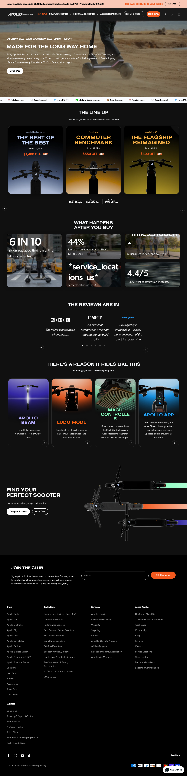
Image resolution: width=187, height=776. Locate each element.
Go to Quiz (40, 511)
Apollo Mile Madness (101, 657)
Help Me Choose (132, 14)
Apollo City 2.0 (14, 635)
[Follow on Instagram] (15, 755)
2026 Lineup (50, 677)
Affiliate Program (99, 646)
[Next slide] (44, 442)
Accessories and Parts (110, 14)
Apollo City (12, 630)
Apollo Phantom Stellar (18, 662)
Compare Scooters (18, 511)
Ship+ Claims (13, 732)
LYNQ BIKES (12, 694)
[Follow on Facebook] (8, 755)
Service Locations (143, 652)
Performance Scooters (84, 14)
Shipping (95, 630)
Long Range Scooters (54, 641)
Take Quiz (11, 673)
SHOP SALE (15, 71)
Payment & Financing (101, 619)
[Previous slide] (12, 442)
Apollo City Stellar (15, 641)
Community (141, 630)
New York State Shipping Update (22, 737)
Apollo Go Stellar (15, 625)
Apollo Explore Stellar (17, 652)
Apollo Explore (14, 646)
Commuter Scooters (58, 14)
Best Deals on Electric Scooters (59, 630)
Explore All (153, 14)
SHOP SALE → (173, 4)
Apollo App (140, 625)
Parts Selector (13, 721)
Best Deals (42, 14)
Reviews (139, 641)
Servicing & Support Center (20, 716)
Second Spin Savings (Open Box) (60, 614)
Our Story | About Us (145, 614)
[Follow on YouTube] (22, 755)
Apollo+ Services (99, 614)
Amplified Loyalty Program (104, 641)
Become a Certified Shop (147, 668)
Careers (139, 646)
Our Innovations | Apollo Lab (149, 619)
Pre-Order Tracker (15, 727)
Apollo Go (12, 619)
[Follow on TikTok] (29, 755)
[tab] (82, 345)
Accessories (12, 684)
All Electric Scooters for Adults (58, 671)
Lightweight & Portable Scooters (59, 657)
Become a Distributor (145, 662)
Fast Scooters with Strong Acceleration (56, 664)
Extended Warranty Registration (106, 652)
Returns (95, 635)
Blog (137, 635)
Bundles (11, 678)
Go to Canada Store (16, 743)
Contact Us (12, 711)
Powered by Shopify (37, 765)
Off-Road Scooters (53, 646)
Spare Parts (12, 689)
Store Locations (142, 657)
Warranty (95, 625)
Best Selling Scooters (54, 635)
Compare (11, 668)
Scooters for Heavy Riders (56, 652)
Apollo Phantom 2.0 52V (19, 657)
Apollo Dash (13, 614)
